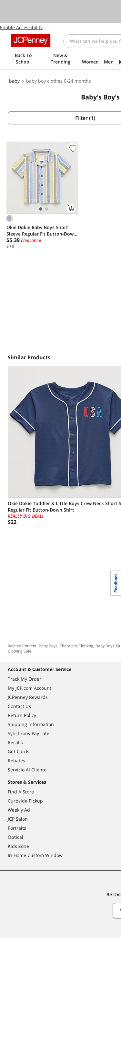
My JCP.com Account (29, 688)
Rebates (16, 760)
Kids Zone (18, 846)
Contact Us (19, 706)
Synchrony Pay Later (29, 733)
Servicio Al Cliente (27, 770)
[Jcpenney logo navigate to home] (30, 40)
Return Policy (22, 715)
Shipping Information (31, 724)
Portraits (17, 828)
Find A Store (21, 792)
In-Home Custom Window (35, 855)
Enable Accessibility (21, 27)
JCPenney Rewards (28, 697)
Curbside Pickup (25, 801)
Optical (15, 837)
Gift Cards (18, 751)
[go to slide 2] (46, 209)
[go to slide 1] (40, 209)
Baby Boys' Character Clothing (66, 646)
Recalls (15, 742)
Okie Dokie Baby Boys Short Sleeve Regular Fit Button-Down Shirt (41, 230)
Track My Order (24, 679)
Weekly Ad (19, 810)
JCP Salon (18, 819)
